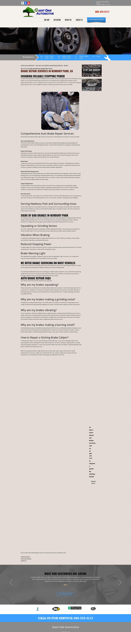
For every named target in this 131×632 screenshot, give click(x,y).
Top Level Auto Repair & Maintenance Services (49, 65)
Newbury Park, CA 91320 (46, 68)
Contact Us (23, 560)
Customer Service (25, 556)
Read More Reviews (65, 594)
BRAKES (66, 65)
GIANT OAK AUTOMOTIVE (27, 65)
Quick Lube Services (26, 558)
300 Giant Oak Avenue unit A (34, 68)
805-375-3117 (102, 11)
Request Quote (93, 482)
